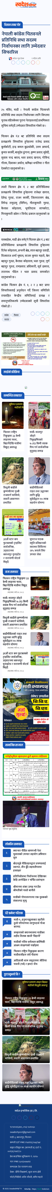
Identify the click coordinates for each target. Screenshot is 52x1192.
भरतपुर (6, 319)
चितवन (16, 315)
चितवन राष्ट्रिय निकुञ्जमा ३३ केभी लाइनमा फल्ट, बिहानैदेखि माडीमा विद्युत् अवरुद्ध (25, 1000)
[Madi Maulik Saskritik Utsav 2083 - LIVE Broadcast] (26, 814)
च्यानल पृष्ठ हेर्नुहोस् (10, 829)
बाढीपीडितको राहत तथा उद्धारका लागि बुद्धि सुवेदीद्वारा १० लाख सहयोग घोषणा (24, 1084)
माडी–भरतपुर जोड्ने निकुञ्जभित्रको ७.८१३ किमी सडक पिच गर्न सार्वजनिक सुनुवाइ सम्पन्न (24, 1026)
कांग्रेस (6, 315)
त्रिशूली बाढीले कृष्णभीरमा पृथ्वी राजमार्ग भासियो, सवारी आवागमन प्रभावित (24, 1056)
